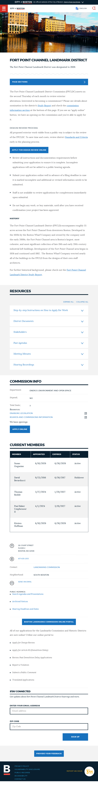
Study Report (44, 106)
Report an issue (74, 771)
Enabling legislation (21, 413)
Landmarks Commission (47, 567)
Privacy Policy (22, 766)
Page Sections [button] (19, 82)
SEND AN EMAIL (25, 582)
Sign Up (75, 737)
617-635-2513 (23, 559)
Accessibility (21, 776)
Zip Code (14, 721)
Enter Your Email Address (25, 706)
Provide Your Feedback (49, 754)
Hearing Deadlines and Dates (25, 609)
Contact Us (20, 779)
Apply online (19, 429)
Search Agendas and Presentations (27, 594)
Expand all (68, 302)
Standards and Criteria (76, 137)
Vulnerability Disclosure (27, 769)
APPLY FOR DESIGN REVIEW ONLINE (29, 150)
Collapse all (82, 302)
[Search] (93, 8)
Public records (22, 772)
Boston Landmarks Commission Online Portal (49, 622)
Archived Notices (20, 602)
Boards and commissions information (31, 417)
